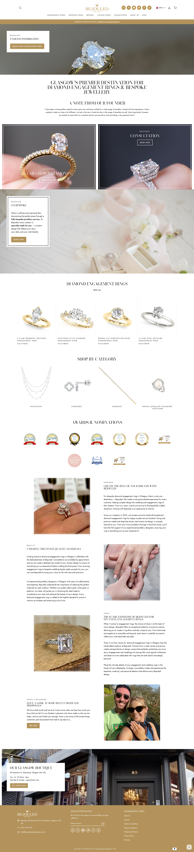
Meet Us (127, 815)
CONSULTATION (120, 15)
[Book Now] (145, 156)
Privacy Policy (129, 836)
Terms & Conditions (131, 824)
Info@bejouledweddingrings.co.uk (33, 832)
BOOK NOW (19, 239)
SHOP (144, 15)
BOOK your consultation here (27, 46)
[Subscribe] (102, 823)
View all (97, 290)
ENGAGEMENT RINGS (56, 15)
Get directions (19, 785)
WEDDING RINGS (76, 15)
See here (33, 725)
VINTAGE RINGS (104, 15)
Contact (127, 820)
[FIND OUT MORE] (49, 156)
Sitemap (127, 840)
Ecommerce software (103, 849)
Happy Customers (130, 828)
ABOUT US (134, 15)
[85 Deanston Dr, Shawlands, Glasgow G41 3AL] (97, 777)
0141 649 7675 (26, 827)
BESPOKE (90, 15)
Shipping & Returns (131, 832)
